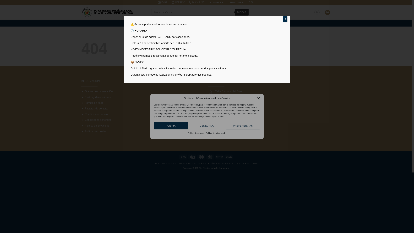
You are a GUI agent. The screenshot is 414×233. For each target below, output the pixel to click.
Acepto (171, 125)
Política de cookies (196, 133)
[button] (258, 98)
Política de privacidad (215, 133)
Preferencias (243, 125)
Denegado (207, 125)
